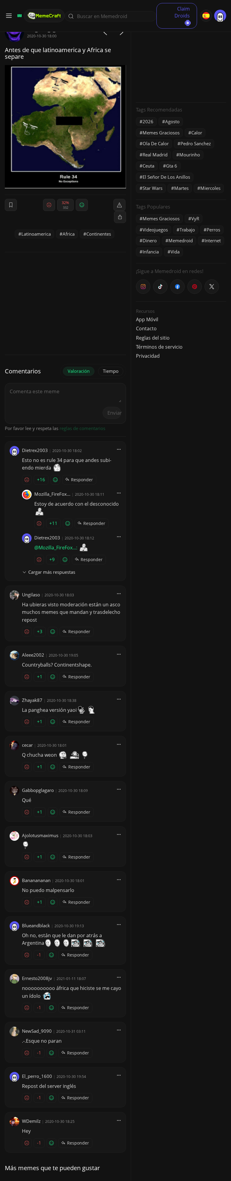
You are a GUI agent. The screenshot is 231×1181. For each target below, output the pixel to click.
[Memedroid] (19, 15)
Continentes (98, 234)
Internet (213, 240)
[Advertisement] (181, 60)
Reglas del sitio (153, 338)
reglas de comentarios (82, 428)
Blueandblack (36, 925)
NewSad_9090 (37, 1031)
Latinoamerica (36, 234)
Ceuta (148, 166)
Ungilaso (31, 595)
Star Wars (152, 188)
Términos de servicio (159, 347)
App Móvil (147, 319)
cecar (27, 745)
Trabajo (187, 230)
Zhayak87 (32, 700)
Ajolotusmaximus (40, 835)
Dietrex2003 (35, 450)
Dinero (150, 240)
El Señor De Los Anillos (166, 177)
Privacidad (148, 356)
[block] (120, 217)
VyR (195, 218)
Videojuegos (155, 230)
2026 (148, 121)
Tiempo (111, 371)
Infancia (151, 252)
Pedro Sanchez (195, 143)
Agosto (172, 121)
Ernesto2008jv (37, 978)
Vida (175, 252)
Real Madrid (155, 155)
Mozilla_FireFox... (52, 494)
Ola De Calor (156, 143)
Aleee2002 (33, 655)
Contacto (146, 328)
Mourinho (189, 155)
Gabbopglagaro (38, 790)
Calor (196, 133)
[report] (119, 205)
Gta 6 (171, 166)
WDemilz (31, 1121)
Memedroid (180, 240)
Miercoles (210, 188)
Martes (181, 188)
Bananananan (36, 880)
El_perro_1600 (37, 1076)
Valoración (79, 371)
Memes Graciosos (161, 133)
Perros (213, 230)
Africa (69, 234)
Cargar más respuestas (51, 572)
